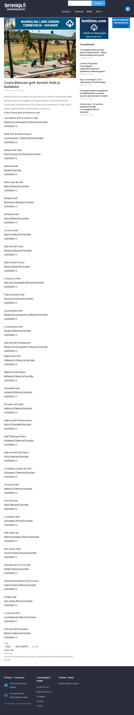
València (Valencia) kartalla (18, 408)
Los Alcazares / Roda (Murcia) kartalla (23, 138)
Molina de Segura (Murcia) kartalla (21, 536)
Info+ (99, 11)
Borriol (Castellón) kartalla (17, 424)
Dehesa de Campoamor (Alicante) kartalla (26, 122)
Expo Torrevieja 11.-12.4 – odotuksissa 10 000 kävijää (92, 81)
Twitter (40, 706)
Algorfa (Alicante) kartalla (17, 234)
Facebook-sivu (43, 687)
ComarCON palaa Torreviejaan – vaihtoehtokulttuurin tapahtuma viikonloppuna (92, 67)
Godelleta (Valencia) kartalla (19, 440)
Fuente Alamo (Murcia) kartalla (20, 585)
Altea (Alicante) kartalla (16, 186)
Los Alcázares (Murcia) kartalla (20, 617)
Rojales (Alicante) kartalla (17, 330)
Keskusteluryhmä (44, 692)
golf (8, 647)
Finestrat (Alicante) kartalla (18, 298)
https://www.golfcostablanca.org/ (22, 112)
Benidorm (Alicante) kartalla (18, 376)
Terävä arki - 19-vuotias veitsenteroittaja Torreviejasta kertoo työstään (91, 108)
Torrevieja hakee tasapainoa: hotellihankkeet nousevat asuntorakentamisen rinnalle (94, 93)
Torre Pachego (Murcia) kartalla (20, 553)
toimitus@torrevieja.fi (19, 697)
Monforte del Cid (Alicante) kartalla (22, 154)
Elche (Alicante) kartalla (16, 218)
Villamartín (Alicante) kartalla (19, 360)
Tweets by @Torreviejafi (68, 683)
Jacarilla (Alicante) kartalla (18, 392)
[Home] (15, 6)
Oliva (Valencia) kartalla (16, 456)
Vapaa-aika (9, 650)
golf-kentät (22, 647)
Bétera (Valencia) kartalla (17, 633)
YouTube (40, 701)
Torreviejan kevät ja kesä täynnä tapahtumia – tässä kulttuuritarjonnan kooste (93, 52)
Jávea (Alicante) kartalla (17, 266)
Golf (89, 11)
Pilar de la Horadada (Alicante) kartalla (24, 282)
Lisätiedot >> (10, 126)
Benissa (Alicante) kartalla (18, 250)
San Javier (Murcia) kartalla (18, 601)
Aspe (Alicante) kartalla (16, 504)
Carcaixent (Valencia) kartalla (19, 472)
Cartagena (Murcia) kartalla (18, 520)
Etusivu (66, 11)
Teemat (78, 11)
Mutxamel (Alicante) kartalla (19, 202)
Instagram (41, 696)
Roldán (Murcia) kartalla (16, 569)
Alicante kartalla (12, 170)
